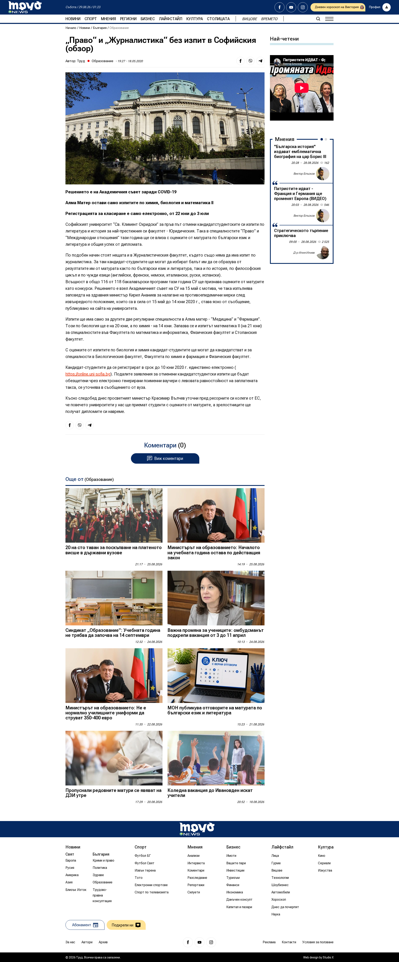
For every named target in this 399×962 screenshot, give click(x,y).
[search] (318, 19)
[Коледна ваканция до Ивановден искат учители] (216, 758)
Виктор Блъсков (304, 173)
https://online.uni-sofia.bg (87, 374)
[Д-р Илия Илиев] (322, 252)
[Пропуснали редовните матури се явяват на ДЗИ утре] (114, 758)
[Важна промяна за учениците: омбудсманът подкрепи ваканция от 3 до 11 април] (216, 598)
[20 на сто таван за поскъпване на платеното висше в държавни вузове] (114, 515)
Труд (81, 61)
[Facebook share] (240, 61)
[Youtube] (291, 7)
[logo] (25, 7)
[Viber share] (250, 61)
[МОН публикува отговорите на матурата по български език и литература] (216, 675)
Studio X (328, 957)
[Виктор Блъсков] (322, 173)
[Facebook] (279, 7)
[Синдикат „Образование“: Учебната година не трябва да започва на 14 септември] (114, 598)
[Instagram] (303, 7)
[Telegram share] (260, 61)
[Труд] (197, 829)
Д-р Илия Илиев (304, 252)
